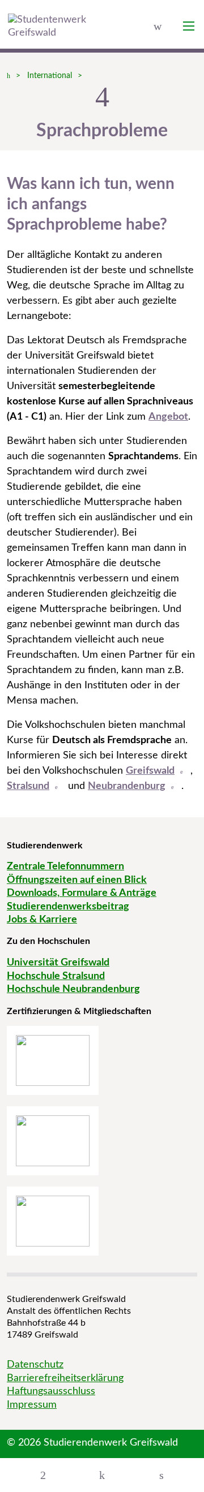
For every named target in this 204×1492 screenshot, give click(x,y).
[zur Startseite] (54, 27)
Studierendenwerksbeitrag (68, 907)
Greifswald (150, 771)
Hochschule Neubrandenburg (73, 989)
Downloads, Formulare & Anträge (81, 893)
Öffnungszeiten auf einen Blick (77, 880)
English (158, 26)
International (49, 76)
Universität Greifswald (58, 963)
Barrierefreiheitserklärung (65, 1378)
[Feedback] (102, 1475)
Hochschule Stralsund (56, 976)
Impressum (32, 1405)
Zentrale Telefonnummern (65, 866)
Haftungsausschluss (51, 1391)
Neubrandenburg (126, 786)
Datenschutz (35, 1365)
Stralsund (28, 786)
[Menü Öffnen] (43, 1475)
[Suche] (161, 1475)
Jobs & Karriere (42, 920)
